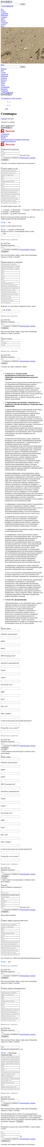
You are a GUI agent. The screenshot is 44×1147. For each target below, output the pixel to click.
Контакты (4, 89)
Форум (3, 21)
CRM (3, 19)
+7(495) (7, 6)
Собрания (4, 22)
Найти (23, 4)
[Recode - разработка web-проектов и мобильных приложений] (8, 132)
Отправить (5, 160)
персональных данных (28, 158)
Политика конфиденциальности (15, 140)
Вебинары (4, 15)
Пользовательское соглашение (11, 139)
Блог (2, 10)
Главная (3, 69)
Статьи (3, 12)
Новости (4, 80)
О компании (5, 87)
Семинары (4, 13)
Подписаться (6, 1141)
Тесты (3, 85)
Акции (3, 24)
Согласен (20, 1121)
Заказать (4, 363)
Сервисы (4, 17)
